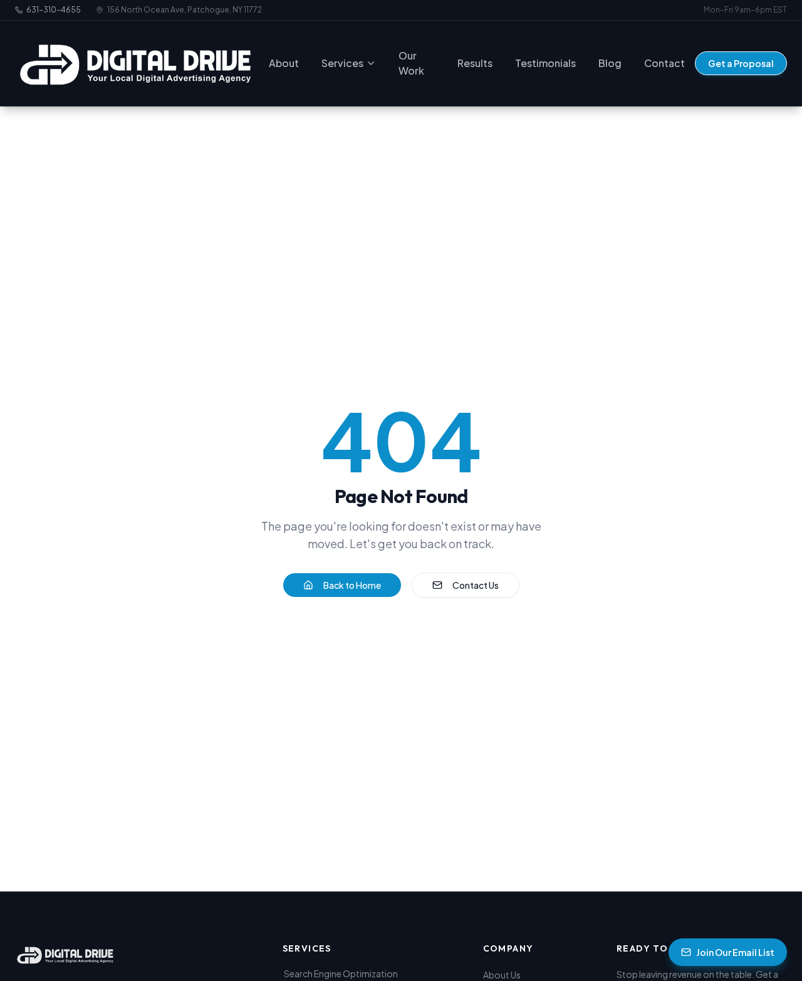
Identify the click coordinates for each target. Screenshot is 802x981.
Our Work (411, 63)
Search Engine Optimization (341, 973)
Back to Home (352, 585)
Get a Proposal (741, 63)
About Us (502, 974)
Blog (610, 63)
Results (474, 63)
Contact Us (475, 585)
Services (342, 63)
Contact (664, 63)
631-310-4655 (53, 9)
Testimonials (545, 63)
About (284, 63)
